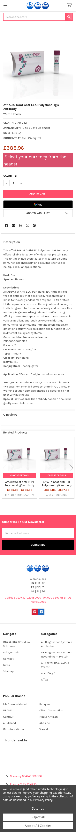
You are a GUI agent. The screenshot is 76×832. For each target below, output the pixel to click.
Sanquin (44, 704)
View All (44, 729)
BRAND (7, 710)
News (6, 665)
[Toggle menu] (5, 5)
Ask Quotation (12, 652)
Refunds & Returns (38, 763)
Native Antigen (48, 716)
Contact (8, 658)
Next (71, 468)
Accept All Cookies (38, 826)
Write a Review (12, 114)
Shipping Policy (38, 758)
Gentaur (8, 716)
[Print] (20, 225)
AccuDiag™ (48, 673)
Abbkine (44, 723)
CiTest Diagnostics (51, 710)
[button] (38, 213)
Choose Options (19, 475)
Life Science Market (15, 704)
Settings (38, 808)
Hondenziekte (16, 740)
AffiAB (45, 679)
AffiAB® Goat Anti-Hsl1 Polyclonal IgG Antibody (57, 483)
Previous (5, 468)
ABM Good (9, 723)
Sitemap (8, 671)
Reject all (38, 817)
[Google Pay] (38, 204)
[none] (38, 63)
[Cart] (70, 5)
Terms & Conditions (38, 753)
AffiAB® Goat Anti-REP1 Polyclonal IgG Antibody (19, 483)
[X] (27, 225)
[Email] (13, 225)
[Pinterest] (34, 225)
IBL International (14, 729)
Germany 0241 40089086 (26, 776)
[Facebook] (6, 225)
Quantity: (10, 175)
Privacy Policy (38, 768)
